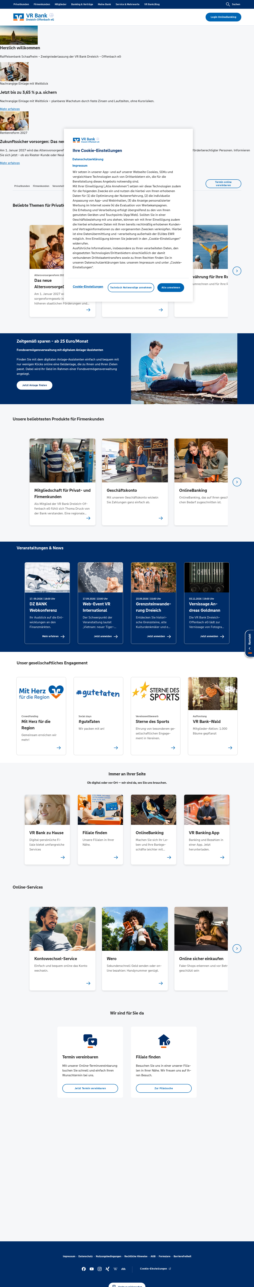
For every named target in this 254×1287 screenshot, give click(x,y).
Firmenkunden (42, 4)
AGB (153, 1256)
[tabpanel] (62, 271)
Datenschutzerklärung (87, 159)
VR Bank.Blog (152, 4)
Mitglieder (60, 4)
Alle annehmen (171, 287)
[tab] (22, 185)
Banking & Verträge (82, 4)
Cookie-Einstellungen (88, 287)
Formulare (164, 1256)
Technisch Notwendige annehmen (131, 287)
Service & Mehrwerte (128, 4)
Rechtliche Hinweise (135, 1256)
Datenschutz (85, 1256)
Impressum (69, 1256)
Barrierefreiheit (182, 1256)
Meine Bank (104, 4)
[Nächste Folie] (237, 271)
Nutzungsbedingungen (108, 1256)
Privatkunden (21, 4)
